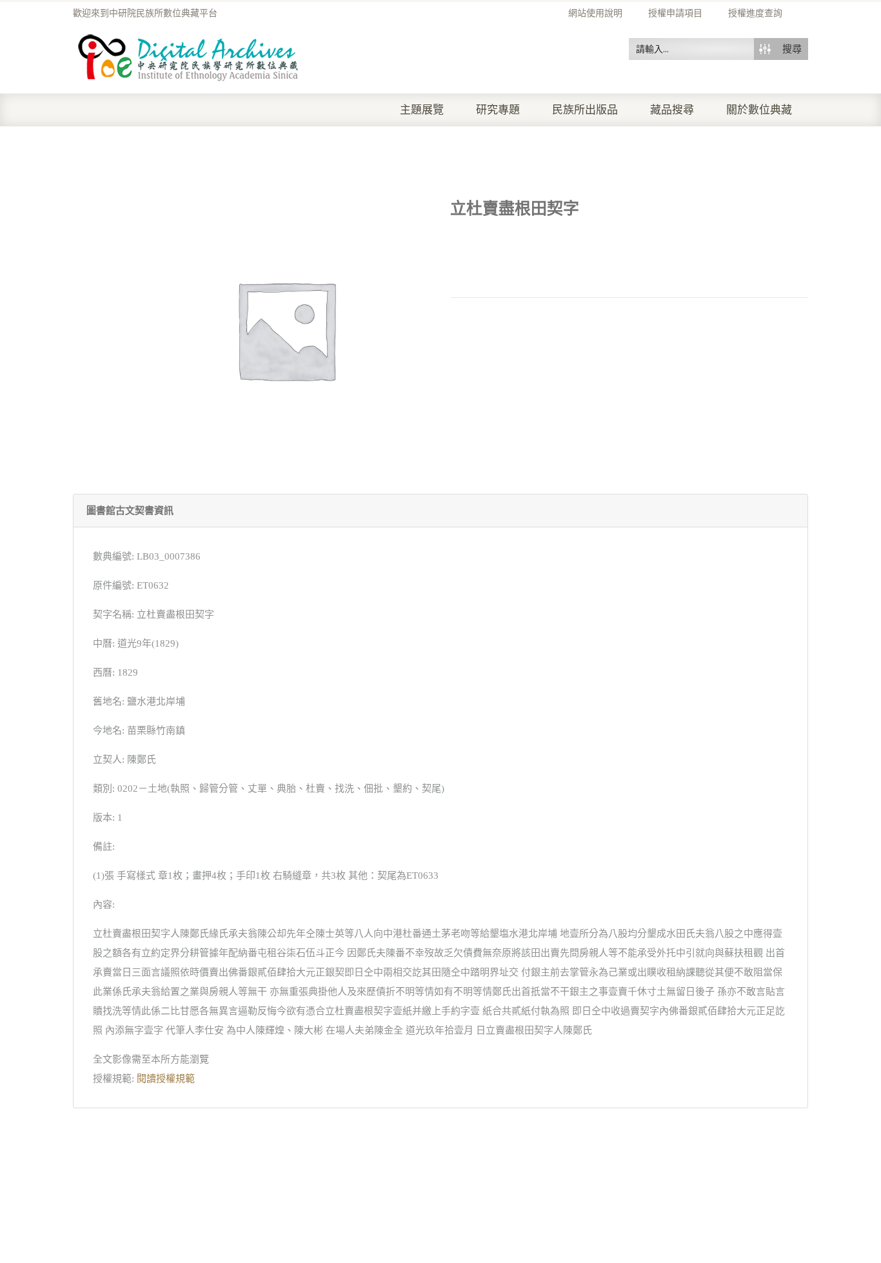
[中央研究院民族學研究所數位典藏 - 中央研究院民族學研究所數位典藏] (188, 55)
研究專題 (498, 110)
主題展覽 (422, 110)
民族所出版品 (585, 110)
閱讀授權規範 (166, 1078)
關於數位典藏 (759, 110)
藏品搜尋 (672, 110)
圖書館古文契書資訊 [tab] (129, 510)
